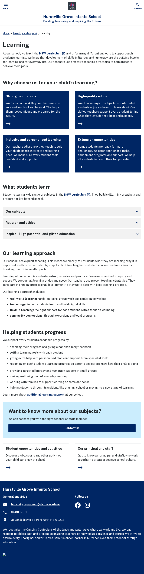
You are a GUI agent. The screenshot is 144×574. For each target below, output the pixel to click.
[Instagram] (88, 507)
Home (6, 33)
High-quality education (95, 96)
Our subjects (73, 211)
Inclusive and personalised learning (33, 139)
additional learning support (45, 394)
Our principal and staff (95, 448)
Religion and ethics (73, 222)
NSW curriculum (52, 53)
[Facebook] (78, 507)
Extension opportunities (96, 139)
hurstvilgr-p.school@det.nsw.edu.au (35, 504)
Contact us (72, 428)
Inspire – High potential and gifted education (73, 234)
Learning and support (25, 33)
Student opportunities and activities (34, 448)
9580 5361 (19, 512)
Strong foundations (21, 96)
